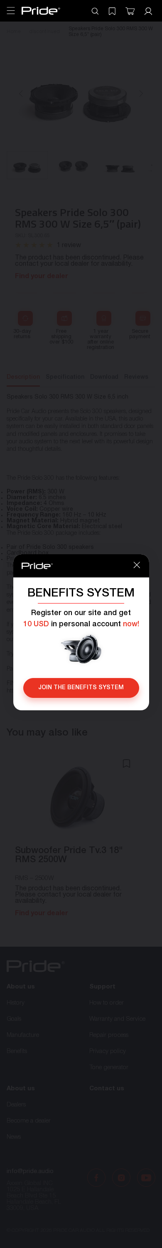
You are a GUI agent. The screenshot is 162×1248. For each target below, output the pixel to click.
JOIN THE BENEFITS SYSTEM (81, 687)
